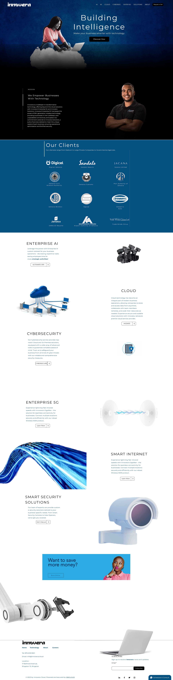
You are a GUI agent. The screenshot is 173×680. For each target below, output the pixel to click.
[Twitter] (129, 677)
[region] (86, 567)
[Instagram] (134, 677)
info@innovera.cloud (35, 656)
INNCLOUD (70, 677)
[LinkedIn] (119, 677)
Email (114, 663)
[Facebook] (124, 677)
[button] (158, 4)
